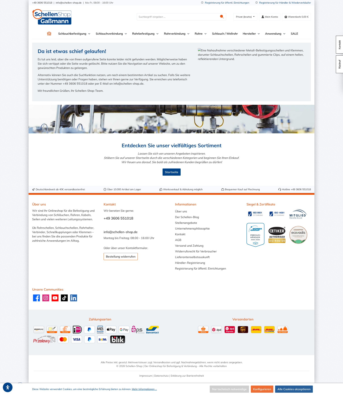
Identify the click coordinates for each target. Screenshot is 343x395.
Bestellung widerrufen (120, 256)
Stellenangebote (186, 223)
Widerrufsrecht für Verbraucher (196, 251)
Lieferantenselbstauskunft (192, 257)
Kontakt (180, 234)
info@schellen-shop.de (69, 2)
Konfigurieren (262, 389)
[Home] (49, 33)
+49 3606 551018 (42, 2)
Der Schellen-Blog (187, 217)
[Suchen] (222, 16)
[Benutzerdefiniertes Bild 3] (298, 213)
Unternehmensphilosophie (192, 228)
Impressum (145, 375)
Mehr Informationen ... (144, 389)
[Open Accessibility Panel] (8, 387)
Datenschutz (161, 375)
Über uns (181, 211)
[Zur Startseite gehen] (51, 17)
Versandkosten (161, 362)
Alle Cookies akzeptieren (293, 389)
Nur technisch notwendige (229, 389)
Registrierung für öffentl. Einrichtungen (227, 2)
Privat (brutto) (244, 16)
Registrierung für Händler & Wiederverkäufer (285, 2)
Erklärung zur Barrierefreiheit (187, 375)
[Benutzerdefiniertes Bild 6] (298, 235)
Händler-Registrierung (190, 263)
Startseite (171, 172)
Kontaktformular (136, 248)
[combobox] (177, 16)
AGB (178, 240)
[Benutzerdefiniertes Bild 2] (277, 214)
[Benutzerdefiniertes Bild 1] (255, 214)
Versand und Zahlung (189, 245)
